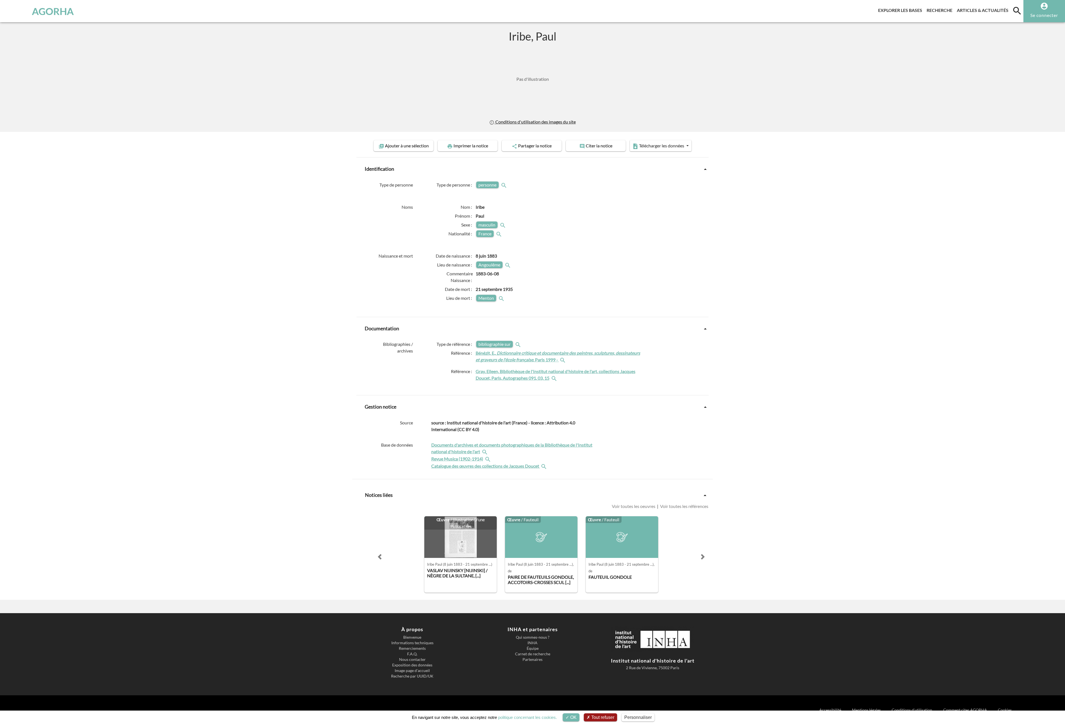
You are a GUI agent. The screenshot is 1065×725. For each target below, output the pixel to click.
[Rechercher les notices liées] (563, 359)
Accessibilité (830, 710)
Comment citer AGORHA (965, 710)
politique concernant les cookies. (527, 717)
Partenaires (532, 659)
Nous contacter (412, 659)
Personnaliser (638, 717)
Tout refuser (602, 717)
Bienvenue (412, 637)
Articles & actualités (984, 10)
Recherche (941, 10)
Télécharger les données (661, 145)
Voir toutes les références (683, 506)
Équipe (533, 648)
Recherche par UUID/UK (412, 676)
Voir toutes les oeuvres (634, 506)
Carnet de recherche (532, 654)
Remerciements (412, 648)
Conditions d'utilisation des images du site (535, 121)
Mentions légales (867, 710)
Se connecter (1044, 15)
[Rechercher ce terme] (504, 184)
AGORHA (53, 11)
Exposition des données (412, 665)
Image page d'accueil (412, 670)
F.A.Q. (412, 654)
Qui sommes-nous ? (532, 637)
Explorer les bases (901, 10)
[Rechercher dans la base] (485, 451)
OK (573, 717)
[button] (379, 556)
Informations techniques (412, 642)
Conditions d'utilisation (912, 710)
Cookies (1005, 710)
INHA (532, 642)
